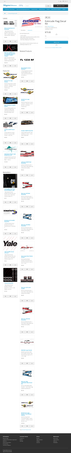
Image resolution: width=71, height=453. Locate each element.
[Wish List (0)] (63, 1)
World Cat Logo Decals (8, 81)
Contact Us (22, 438)
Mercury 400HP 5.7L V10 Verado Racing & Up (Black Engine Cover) (9, 54)
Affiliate (38, 441)
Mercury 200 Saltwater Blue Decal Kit (26, 382)
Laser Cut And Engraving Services (23, 9)
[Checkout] (66, 1)
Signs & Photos (51, 26)
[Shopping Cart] (65, 1)
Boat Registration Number (26, 68)
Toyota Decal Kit (8, 283)
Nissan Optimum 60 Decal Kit (9, 28)
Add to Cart (56, 42)
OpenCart (10, 450)
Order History (56, 439)
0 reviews (53, 47)
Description (23, 30)
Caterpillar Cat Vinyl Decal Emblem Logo (9, 189)
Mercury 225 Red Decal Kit (25, 194)
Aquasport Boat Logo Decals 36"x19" (10, 154)
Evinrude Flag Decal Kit (12, 13)
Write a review (58, 47)
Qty (45, 36)
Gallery (64, 9)
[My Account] (61, 1)
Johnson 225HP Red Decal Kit (26, 162)
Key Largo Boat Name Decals (27, 256)
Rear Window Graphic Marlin (10, 105)
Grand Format (34, 9)
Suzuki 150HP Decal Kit (27, 130)
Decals (48, 9)
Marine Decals (42, 9)
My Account (55, 438)
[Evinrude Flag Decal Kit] (31, 22)
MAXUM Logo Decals (26, 350)
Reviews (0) (30, 30)
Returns (21, 439)
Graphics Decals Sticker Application (10, 439)
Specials (38, 442)
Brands (38, 438)
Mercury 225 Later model (26, 288)
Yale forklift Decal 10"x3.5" (9, 252)
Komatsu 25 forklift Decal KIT (9, 221)
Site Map (21, 441)
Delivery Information (7, 442)
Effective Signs (5, 438)
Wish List (55, 441)
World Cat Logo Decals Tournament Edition (26, 414)
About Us (5, 441)
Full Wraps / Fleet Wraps (9, 9)
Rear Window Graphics (56, 9)
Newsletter (55, 442)
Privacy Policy (5, 443)
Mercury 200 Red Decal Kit (25, 319)
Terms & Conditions (7, 445)
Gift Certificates (40, 439)
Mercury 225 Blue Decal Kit (25, 225)
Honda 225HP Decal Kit (9, 130)
